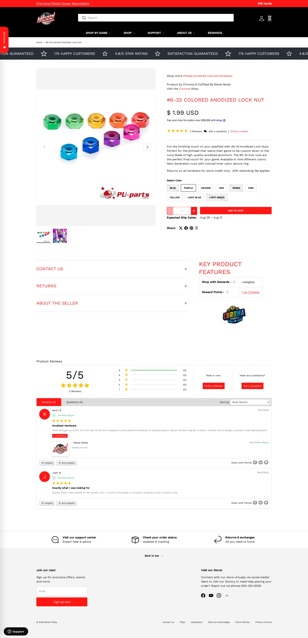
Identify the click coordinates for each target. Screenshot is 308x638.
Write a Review (213, 385)
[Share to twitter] (266, 462)
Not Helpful (68, 463)
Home (39, 42)
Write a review (239, 131)
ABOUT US (184, 33)
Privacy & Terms (263, 622)
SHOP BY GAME (96, 33)
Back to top (152, 555)
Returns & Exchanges (219, 622)
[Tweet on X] (180, 228)
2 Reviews (196, 131)
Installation (196, 622)
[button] (178, 131)
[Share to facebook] (255, 462)
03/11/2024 (263, 410)
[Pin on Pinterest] (191, 228)
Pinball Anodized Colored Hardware (207, 76)
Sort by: (225, 402)
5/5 (75, 375)
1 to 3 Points (250, 292)
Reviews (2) (49, 402)
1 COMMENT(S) (60, 436)
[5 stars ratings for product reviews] (75, 385)
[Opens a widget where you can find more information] (16, 631)
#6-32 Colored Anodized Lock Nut (63, 42)
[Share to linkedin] (260, 462)
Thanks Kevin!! (79, 447)
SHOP (128, 33)
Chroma (184, 88)
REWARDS (215, 33)
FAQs (182, 622)
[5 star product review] (61, 420)
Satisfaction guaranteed (184, 53)
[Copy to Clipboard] (196, 228)
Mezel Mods (51, 622)
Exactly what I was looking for (71, 487)
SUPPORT (154, 33)
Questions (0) (74, 402)
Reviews (4, 38)
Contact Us (168, 622)
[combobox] (156, 18)
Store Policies (242, 622)
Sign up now (62, 602)
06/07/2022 (263, 472)
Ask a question (218, 131)
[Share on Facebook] (186, 228)
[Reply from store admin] (60, 448)
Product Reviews (49, 361)
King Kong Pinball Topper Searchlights (62, 3)
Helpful (48, 463)
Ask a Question (252, 385)
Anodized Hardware (64, 425)
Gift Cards (265, 3)
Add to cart (236, 210)
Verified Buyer (66, 415)
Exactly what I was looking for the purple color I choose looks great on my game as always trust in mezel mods (115, 492)
